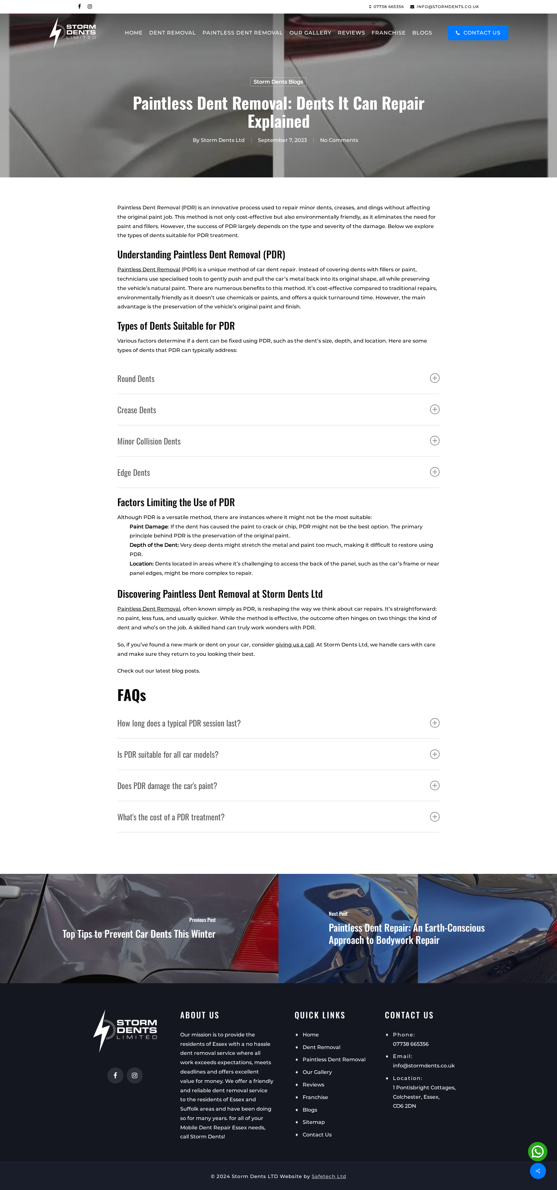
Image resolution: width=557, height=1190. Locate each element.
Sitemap (314, 1122)
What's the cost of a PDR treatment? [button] (171, 817)
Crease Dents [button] (136, 409)
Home (311, 1035)
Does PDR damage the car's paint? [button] (167, 785)
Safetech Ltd (329, 1176)
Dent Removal (321, 1047)
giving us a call (295, 645)
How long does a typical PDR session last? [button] (179, 723)
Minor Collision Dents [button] (149, 441)
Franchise (315, 1097)
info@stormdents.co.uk (424, 1066)
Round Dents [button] (135, 378)
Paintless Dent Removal (148, 269)
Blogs (310, 1110)
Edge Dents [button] (133, 472)
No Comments (339, 140)
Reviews (313, 1085)
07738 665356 (411, 1044)
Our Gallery (317, 1072)
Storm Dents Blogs (278, 82)
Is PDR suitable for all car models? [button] (168, 754)
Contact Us (317, 1135)
